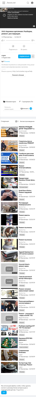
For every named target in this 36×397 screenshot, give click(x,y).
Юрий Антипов (23, 317)
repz (20, 182)
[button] (32, 3)
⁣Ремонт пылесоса (25, 227)
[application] (18, 18)
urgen (4, 55)
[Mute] (30, 26)
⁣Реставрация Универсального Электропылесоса (25, 204)
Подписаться (24, 56)
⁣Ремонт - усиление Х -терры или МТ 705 (26, 314)
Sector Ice (22, 170)
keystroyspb (23, 131)
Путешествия (23, 187)
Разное (22, 136)
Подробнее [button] (20, 390)
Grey (20, 194)
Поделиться (13, 49)
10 (26, 25)
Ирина (21, 342)
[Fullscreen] (33, 26)
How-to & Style (24, 347)
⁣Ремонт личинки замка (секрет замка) (26, 290)
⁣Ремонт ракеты (24, 215)
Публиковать (25, 108)
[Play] (3, 26)
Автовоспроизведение (27, 121)
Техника (7, 61)
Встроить (24, 49)
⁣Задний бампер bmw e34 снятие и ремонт (26, 253)
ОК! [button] (4, 392)
